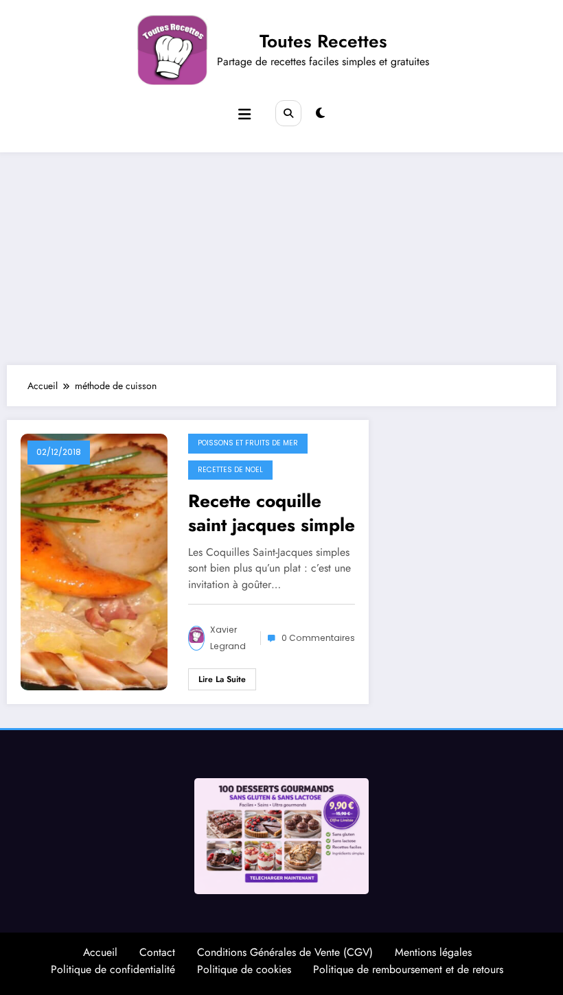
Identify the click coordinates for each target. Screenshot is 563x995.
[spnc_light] (320, 113)
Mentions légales (433, 952)
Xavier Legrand (228, 638)
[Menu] (244, 114)
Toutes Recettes (323, 41)
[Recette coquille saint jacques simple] (94, 561)
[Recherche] (288, 113)
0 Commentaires (318, 638)
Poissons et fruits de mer (248, 443)
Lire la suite (222, 679)
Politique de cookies (244, 969)
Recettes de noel (230, 470)
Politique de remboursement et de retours (408, 969)
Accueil (100, 952)
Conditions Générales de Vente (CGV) (285, 952)
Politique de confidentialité (113, 969)
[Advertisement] (281, 255)
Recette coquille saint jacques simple (271, 512)
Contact (157, 952)
